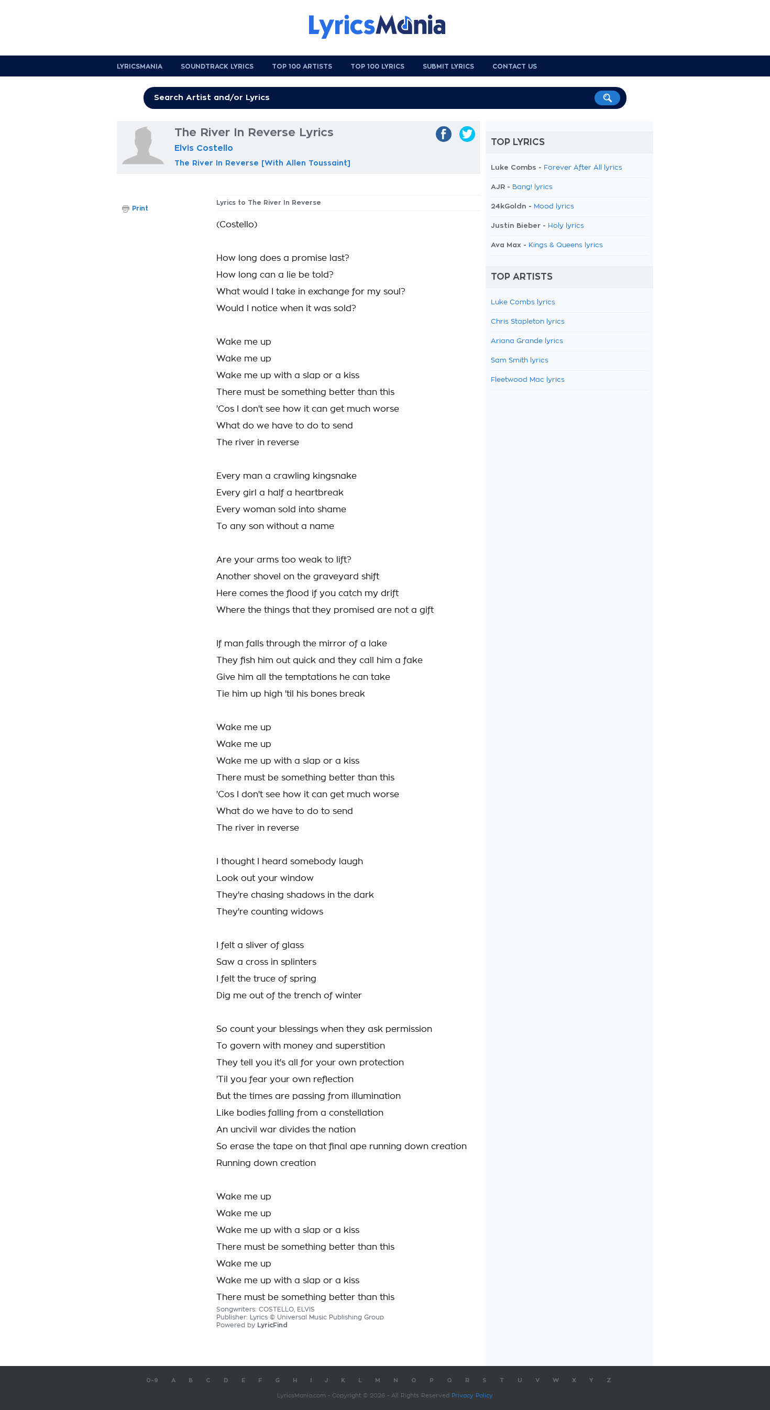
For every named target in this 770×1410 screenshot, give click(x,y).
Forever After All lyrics (583, 167)
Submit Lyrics (448, 66)
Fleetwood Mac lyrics (528, 380)
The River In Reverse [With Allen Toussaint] (262, 163)
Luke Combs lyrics (523, 302)
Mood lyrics (554, 206)
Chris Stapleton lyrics (528, 321)
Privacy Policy (472, 1395)
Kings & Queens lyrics (566, 245)
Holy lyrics (566, 226)
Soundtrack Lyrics (217, 66)
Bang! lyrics (532, 187)
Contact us (514, 66)
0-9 (152, 1380)
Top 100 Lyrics (377, 66)
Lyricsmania (139, 66)
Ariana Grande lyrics (527, 341)
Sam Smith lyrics (519, 360)
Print (140, 208)
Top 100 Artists (302, 66)
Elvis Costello (203, 148)
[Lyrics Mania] (385, 26)
